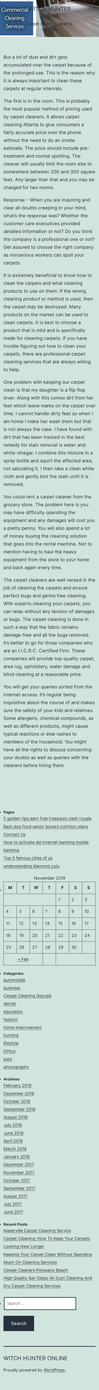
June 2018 (13, 1133)
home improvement (22, 1027)
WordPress (54, 1370)
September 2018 (19, 1109)
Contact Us (14, 834)
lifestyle (10, 1043)
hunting (10, 1035)
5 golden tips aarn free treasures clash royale (47, 818)
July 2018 (12, 1125)
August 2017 (15, 1196)
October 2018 (16, 1101)
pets (7, 1059)
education (13, 1011)
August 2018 (15, 1117)
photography (16, 1067)
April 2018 (13, 1140)
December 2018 (18, 1093)
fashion (10, 1019)
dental (9, 1003)
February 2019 (17, 1085)
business (11, 987)
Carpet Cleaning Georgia (27, 995)
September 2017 (19, 1188)
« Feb (23, 959)
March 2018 (14, 1148)
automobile (14, 980)
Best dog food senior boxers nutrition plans (45, 826)
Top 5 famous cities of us (27, 858)
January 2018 (16, 1156)
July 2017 (12, 1204)
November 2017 (18, 1172)
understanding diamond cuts (31, 866)
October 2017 (16, 1180)
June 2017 (13, 1211)
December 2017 (18, 1164)
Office (9, 1051)
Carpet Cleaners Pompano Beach (35, 1270)
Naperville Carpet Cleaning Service (37, 1230)
